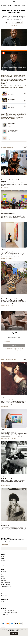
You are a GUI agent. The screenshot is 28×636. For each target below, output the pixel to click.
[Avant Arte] (14, 2)
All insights (3, 5)
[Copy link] (13, 22)
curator (13, 80)
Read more (21, 87)
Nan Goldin (5, 526)
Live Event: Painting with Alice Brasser (11, 180)
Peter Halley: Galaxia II (9, 213)
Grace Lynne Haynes (17, 76)
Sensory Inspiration (7, 252)
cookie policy (18, 630)
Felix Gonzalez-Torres (8, 479)
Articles (9, 5)
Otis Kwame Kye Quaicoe (13, 78)
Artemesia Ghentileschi (9, 400)
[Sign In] (25, 2)
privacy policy (13, 349)
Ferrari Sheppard (11, 99)
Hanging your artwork (8, 432)
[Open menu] (2, 2)
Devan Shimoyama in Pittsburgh (12, 299)
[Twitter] (6, 22)
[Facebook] (10, 22)
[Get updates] (24, 93)
